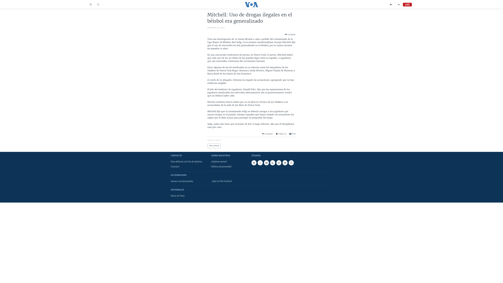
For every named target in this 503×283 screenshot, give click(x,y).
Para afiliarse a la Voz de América (186, 161)
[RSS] (272, 162)
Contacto (175, 166)
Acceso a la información (182, 181)
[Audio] (399, 5)
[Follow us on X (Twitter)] (260, 162)
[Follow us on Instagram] (291, 162)
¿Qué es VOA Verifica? (222, 181)
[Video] (391, 5)
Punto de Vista (177, 196)
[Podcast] (278, 162)
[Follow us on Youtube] (266, 162)
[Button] (290, 34)
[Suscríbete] (285, 162)
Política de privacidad (221, 166)
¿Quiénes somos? (219, 161)
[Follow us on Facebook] (254, 162)
